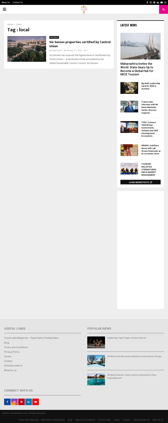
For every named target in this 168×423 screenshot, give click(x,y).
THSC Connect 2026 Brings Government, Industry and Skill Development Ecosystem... (149, 129)
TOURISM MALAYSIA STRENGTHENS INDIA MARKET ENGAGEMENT (148, 169)
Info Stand (54, 37)
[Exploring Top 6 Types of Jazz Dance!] (96, 342)
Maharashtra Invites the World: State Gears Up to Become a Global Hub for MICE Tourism (136, 69)
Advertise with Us (13, 365)
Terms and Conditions (16, 347)
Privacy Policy (11, 352)
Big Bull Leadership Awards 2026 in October (150, 86)
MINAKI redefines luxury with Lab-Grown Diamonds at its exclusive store (150, 149)
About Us (6, 2)
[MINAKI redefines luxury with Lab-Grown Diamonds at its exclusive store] (129, 150)
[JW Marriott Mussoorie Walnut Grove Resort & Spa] (96, 361)
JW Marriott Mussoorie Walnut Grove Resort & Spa (134, 356)
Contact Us (18, 2)
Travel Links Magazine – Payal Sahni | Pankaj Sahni (31, 338)
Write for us (10, 370)
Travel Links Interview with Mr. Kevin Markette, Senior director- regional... (149, 107)
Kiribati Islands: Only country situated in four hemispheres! (131, 376)
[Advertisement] (140, 250)
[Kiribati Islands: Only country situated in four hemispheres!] (96, 379)
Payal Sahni (57, 50)
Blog (6, 342)
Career (7, 356)
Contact (8, 361)
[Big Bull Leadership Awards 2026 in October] (129, 88)
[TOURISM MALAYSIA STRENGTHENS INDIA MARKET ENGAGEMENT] (129, 169)
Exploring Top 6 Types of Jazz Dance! (126, 338)
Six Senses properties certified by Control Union (80, 44)
